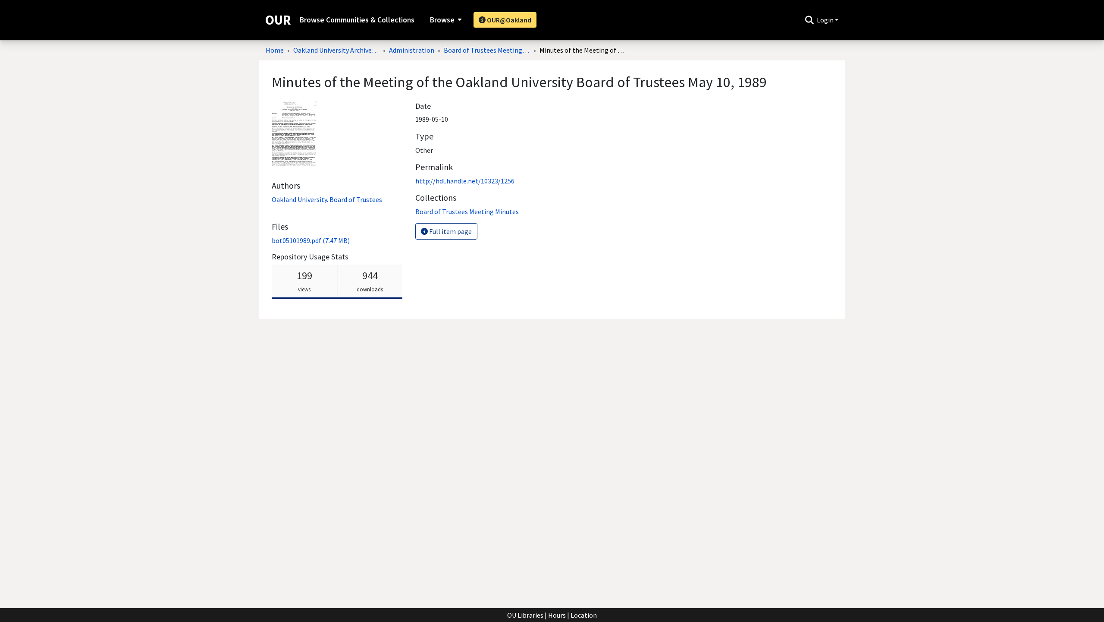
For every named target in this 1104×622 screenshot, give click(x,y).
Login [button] (826, 20)
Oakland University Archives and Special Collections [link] (336, 50)
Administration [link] (411, 50)
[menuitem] (445, 20)
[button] (809, 20)
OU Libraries (525, 615)
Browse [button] (442, 20)
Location (584, 615)
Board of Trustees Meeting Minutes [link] (487, 50)
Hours (557, 615)
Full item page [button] (450, 231)
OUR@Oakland (508, 20)
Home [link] (275, 50)
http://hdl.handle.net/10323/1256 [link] (464, 181)
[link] (311, 240)
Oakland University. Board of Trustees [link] (327, 199)
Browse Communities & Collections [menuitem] (357, 20)
